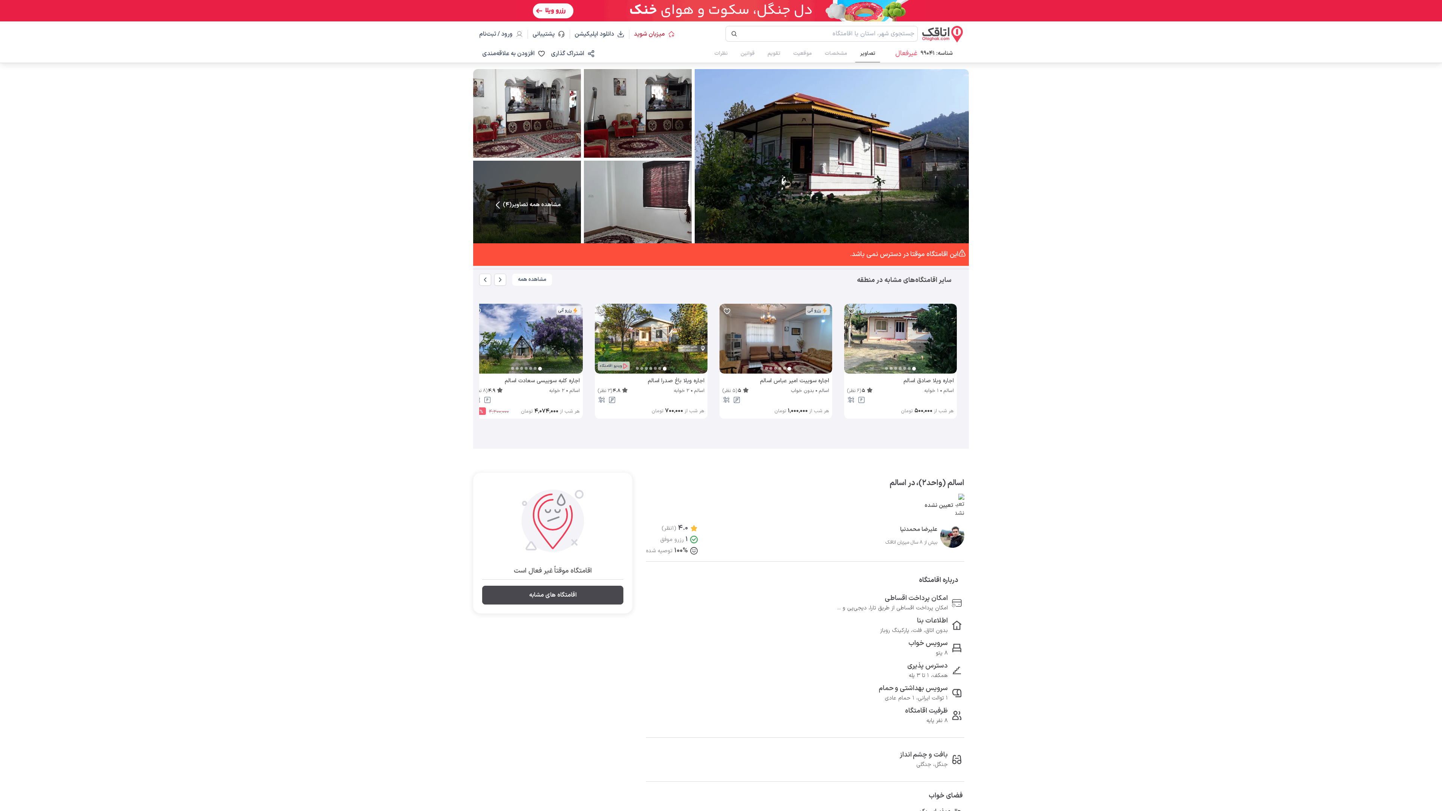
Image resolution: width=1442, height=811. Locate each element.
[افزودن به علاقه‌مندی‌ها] (851, 311)
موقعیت (802, 53)
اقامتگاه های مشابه (553, 595)
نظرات (721, 53)
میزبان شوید (649, 34)
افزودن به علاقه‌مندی (508, 53)
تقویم (774, 53)
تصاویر (867, 53)
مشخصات (836, 53)
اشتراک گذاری (567, 53)
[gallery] (850, 342)
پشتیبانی (546, 34)
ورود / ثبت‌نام (496, 34)
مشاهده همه (532, 279)
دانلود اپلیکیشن (594, 34)
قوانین (748, 53)
